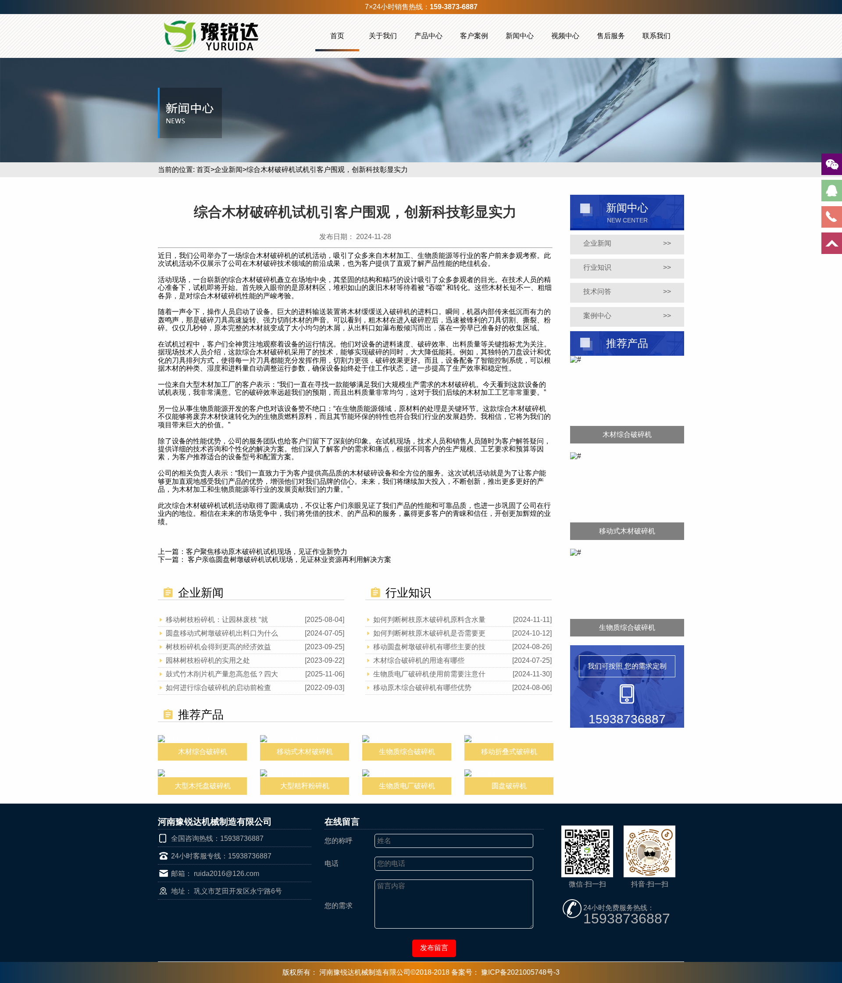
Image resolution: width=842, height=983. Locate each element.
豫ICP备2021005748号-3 (520, 972)
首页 (337, 35)
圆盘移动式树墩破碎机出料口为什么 (222, 633)
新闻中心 (520, 35)
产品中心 (428, 35)
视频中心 (565, 35)
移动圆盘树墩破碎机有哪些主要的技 (429, 647)
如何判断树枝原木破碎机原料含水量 (429, 619)
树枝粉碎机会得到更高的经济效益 (218, 647)
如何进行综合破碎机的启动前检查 (218, 687)
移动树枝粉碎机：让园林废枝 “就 (217, 619)
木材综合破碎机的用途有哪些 (418, 660)
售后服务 (611, 35)
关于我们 (383, 35)
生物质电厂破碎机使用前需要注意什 (429, 674)
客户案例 (474, 35)
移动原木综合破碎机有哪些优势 (422, 687)
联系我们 (656, 35)
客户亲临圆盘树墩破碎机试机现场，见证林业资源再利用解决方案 (288, 559)
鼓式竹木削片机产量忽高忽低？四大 (222, 674)
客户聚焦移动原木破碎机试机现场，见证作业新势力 (266, 551)
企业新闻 (228, 169)
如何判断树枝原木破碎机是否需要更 (429, 633)
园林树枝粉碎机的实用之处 (208, 660)
